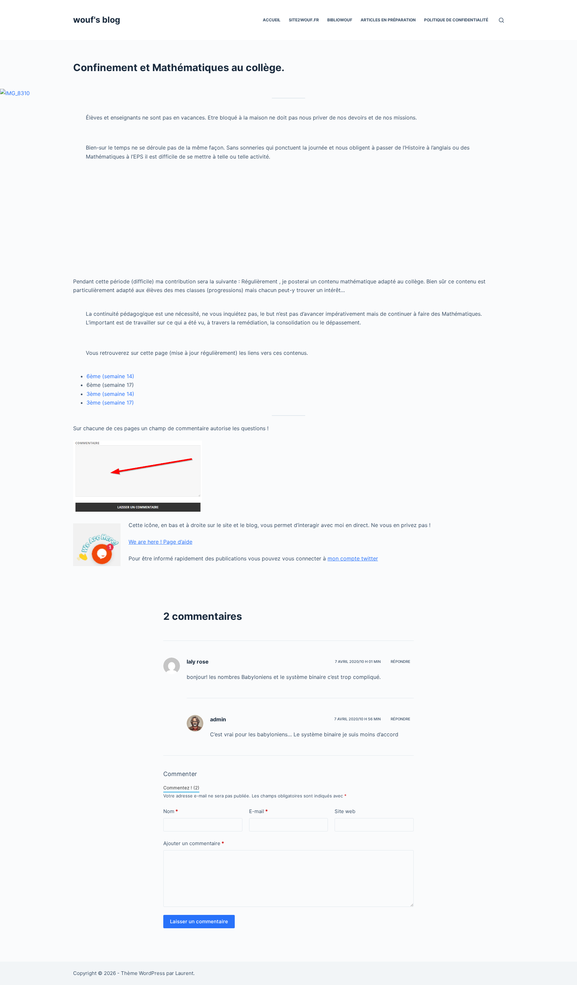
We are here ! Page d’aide (160, 541)
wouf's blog (96, 20)
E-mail (258, 811)
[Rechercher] (501, 20)
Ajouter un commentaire (193, 843)
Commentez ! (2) (181, 787)
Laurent (184, 973)
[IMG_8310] (15, 92)
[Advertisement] (273, 222)
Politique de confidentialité (456, 19)
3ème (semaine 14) (110, 394)
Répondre (400, 661)
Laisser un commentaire (199, 921)
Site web (345, 811)
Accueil (271, 19)
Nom (170, 811)
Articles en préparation (388, 19)
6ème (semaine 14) (110, 376)
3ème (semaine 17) (110, 402)
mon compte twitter (353, 558)
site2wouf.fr (304, 19)
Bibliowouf (339, 19)
